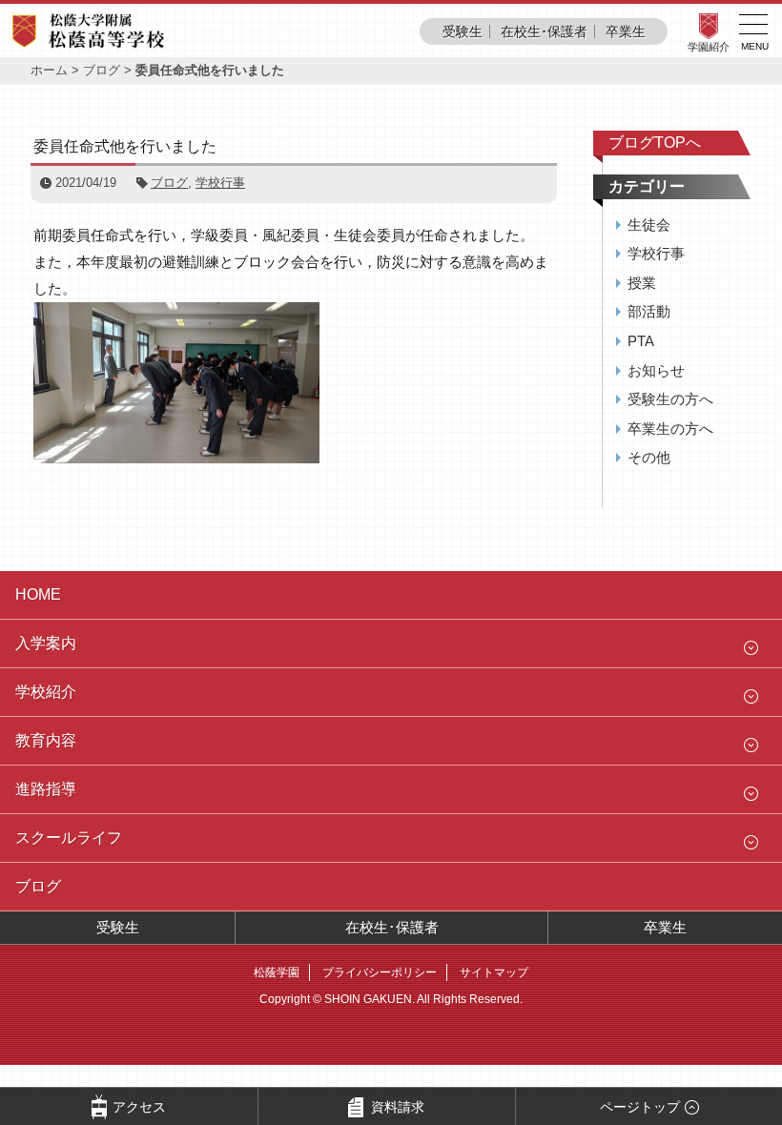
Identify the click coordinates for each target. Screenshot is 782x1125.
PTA (641, 341)
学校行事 (220, 182)
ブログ (101, 70)
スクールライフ (68, 837)
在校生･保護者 (544, 31)
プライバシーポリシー (379, 972)
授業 (642, 283)
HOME (38, 594)
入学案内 (45, 643)
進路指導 (45, 789)
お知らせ (656, 370)
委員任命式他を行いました (124, 146)
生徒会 (649, 224)
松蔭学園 (276, 972)
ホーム (49, 70)
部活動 (649, 311)
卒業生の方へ (670, 428)
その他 (649, 457)
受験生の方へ (670, 399)
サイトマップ (494, 972)
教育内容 (45, 740)
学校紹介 (45, 692)
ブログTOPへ (654, 142)
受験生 (462, 31)
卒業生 (626, 31)
